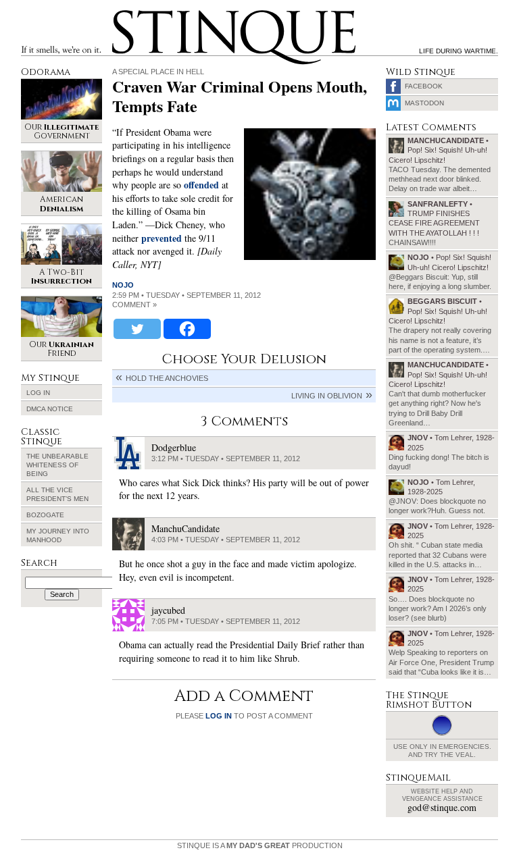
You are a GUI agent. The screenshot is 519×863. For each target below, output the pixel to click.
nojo (123, 285)
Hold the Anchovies (167, 378)
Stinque (124, 12)
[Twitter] (137, 329)
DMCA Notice (49, 409)
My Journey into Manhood (57, 535)
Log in (38, 392)
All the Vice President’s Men (57, 494)
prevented (161, 238)
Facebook (424, 86)
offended (201, 185)
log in (218, 716)
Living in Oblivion (326, 396)
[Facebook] (187, 329)
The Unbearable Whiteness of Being (57, 464)
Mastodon (424, 103)
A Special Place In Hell (158, 72)
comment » (134, 304)
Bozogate (45, 515)
